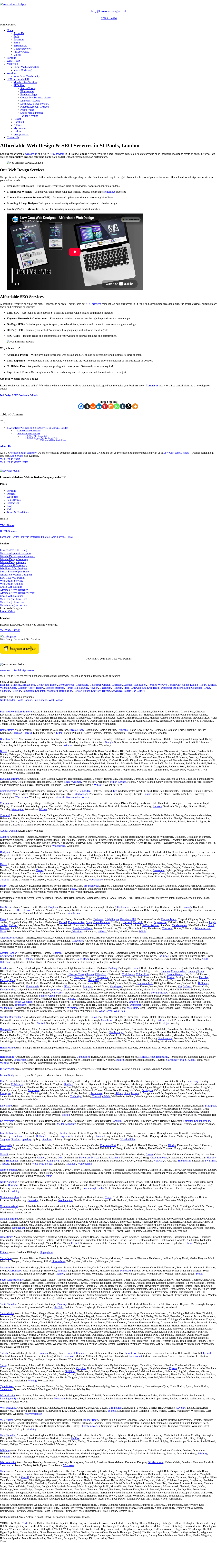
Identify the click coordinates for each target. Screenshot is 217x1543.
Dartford (68, 1084)
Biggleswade (76, 729)
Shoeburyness (179, 925)
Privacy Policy (21, 51)
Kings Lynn (53, 1160)
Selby (101, 1188)
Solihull (112, 1410)
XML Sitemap (7, 525)
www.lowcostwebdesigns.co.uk (17, 670)
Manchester (107, 1020)
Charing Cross (76, 974)
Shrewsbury (58, 1261)
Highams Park (145, 983)
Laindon (127, 684)
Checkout (19, 121)
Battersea (56, 952)
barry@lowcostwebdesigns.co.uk (109, 11)
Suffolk (4, 1353)
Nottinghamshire (9, 1218)
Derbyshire (6, 852)
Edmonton (28, 690)
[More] (135, 406)
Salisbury (202, 1453)
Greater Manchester (10, 1017)
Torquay (4, 879)
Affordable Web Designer (14, 589)
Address (18, 125)
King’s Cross (185, 986)
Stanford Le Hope (82, 928)
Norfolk (4, 1154)
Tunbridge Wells (101, 1096)
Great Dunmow (101, 922)
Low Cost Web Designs (176, 452)
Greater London (8, 952)
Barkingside (65, 690)
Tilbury (203, 684)
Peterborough (81, 794)
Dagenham (105, 687)
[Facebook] (81, 406)
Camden (165, 971)
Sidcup (119, 1093)
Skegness (5, 1139)
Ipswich (207, 1353)
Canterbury (192, 1081)
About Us (19, 33)
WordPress (12, 73)
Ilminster (62, 1270)
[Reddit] (93, 406)
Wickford (77, 931)
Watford (4, 1062)
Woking (32, 1380)
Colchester (95, 684)
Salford (41, 1023)
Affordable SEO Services (28, 433)
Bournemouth (91, 885)
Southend (5, 690)
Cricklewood (7, 955)
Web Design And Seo (11, 583)
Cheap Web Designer (11, 595)
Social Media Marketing (26, 67)
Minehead (125, 1270)
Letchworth (20, 1059)
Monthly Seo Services (25, 82)
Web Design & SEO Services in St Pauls (18, 395)
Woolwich (119, 1010)
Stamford (47, 1139)
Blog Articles (27, 91)
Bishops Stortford (54, 687)
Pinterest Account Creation (34, 106)
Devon (3, 864)
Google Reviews (23, 48)
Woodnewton (73, 797)
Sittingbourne (131, 1093)
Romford (178, 687)
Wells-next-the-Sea (42, 1163)
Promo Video (27, 109)
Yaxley (85, 797)
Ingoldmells (67, 1136)
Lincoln (99, 1136)
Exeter (39, 870)
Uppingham (46, 1252)
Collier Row (142, 974)
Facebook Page (28, 94)
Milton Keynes (118, 781)
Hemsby (211, 1157)
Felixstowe (130, 1353)
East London (40, 700)
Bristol (3, 751)
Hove (20, 910)
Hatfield (142, 1056)
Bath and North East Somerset (16, 711)
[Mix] (111, 406)
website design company (23, 452)
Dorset (3, 885)
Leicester (188, 1120)
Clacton (106, 684)
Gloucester (77, 940)
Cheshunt (117, 684)
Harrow (77, 690)
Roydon (94, 687)
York (24, 1523)
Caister (149, 1154)
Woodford (52, 690)
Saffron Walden (150, 925)
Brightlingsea (112, 919)
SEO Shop (19, 85)
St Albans (190, 1059)
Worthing (31, 1429)
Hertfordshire (7, 1056)
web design (31, 153)
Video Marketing (23, 70)
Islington (87, 986)
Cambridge (84, 790)
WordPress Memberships (27, 76)
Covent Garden (175, 974)
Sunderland (6, 1389)
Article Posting (28, 88)
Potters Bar (129, 690)
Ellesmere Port (108, 1145)
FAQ (16, 36)
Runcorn (157, 806)
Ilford (127, 687)
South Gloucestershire (12, 1279)
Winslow (98, 784)
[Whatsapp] (117, 406)
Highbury (28, 959)
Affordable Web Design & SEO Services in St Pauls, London (38, 427)
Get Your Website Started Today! (46, 438)
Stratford (133, 1001)
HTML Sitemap (8, 531)
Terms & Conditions (17, 512)
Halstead (127, 922)
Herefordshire (7, 1047)
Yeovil (199, 1273)
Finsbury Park (7, 980)
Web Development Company (15, 553)
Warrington (18, 809)
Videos (17, 54)
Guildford (70, 1371)
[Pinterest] (105, 406)
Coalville (118, 1120)
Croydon (81, 1368)
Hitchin (106, 690)
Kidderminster (155, 1462)
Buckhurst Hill (128, 919)
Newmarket (135, 1356)
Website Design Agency (13, 562)
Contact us (152, 385)
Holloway (203, 983)
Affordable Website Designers (16, 574)
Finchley (203, 977)
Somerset (5, 1267)
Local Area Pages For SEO (35, 103)
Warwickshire (7, 1395)
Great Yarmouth (158, 1157)
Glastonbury (14, 1270)
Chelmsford (82, 684)
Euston (170, 977)
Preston (66, 1114)
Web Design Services (11, 580)
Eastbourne (123, 907)
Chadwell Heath (151, 687)
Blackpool (210, 1105)
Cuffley (141, 690)
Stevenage (116, 690)
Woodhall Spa (127, 1139)
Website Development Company (17, 556)
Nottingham (18, 1227)
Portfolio (11, 57)
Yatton (48, 1175)
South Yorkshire (8, 1304)
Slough (109, 742)
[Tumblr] (123, 406)
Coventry (181, 1407)
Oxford (75, 1243)
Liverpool (5, 1148)
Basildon (4, 684)
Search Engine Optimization (15, 571)
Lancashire (6, 1105)
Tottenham (20, 1004)
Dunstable (123, 729)
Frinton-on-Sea (76, 922)
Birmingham (115, 1407)
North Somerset (8, 1169)
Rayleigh (16, 690)
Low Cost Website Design (14, 550)
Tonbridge (75, 1096)
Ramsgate (5, 1093)
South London (24, 700)
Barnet (53, 684)
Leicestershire (7, 1120)
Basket (17, 118)
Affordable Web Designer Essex (17, 592)
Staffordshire (7, 1313)
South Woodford (24, 1001)
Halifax (75, 1438)
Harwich (138, 922)
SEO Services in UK (18, 79)
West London (56, 700)
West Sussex (6, 1419)
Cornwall (5, 815)
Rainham (117, 687)
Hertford (152, 684)
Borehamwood (66, 684)
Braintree (98, 919)
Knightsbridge (7, 989)
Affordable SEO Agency (13, 565)
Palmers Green (47, 995)
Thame (189, 1243)
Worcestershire (8, 1462)
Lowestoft (68, 1356)
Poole (73, 888)
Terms (17, 42)
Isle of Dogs (82, 959)
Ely (115, 790)
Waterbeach (21, 797)
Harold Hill (72, 687)
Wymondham (84, 1163)
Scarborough (89, 1188)
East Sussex (6, 907)
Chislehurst (17, 1084)
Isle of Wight (7, 1068)
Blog (9, 506)
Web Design (13, 60)
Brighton (53, 907)
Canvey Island (168, 919)
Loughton (40, 690)
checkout (110, 191)
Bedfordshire (7, 729)
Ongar (185, 684)
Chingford (100, 974)
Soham (147, 794)
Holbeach (41, 1136)
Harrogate (13, 1185)
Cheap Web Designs (11, 586)
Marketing (12, 63)
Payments (19, 39)
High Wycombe (72, 781)
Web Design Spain (10, 458)
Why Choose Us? (40, 436)
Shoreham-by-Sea (90, 1426)
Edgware (96, 690)
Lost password (21, 134)
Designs (11, 493)
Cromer (41, 1157)
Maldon (13, 925)
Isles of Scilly (7, 1075)
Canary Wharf (178, 971)
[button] (8, 24)
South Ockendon (193, 687)
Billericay (16, 684)
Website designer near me (13, 605)
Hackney (162, 955)
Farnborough (116, 1032)
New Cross (58, 992)
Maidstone (33, 1090)
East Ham (79, 977)
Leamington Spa (9, 1398)
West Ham (132, 1007)
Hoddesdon (140, 684)
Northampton (65, 1200)
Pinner (86, 690)
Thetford (4, 1163)
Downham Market (89, 1157)
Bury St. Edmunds (76, 1353)
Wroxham (71, 1163)
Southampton (165, 1038)
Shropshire (6, 1258)
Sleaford (15, 1139)
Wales (3, 1471)
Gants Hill (93, 980)
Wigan (165, 1023)
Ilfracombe (158, 870)
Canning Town (196, 971)
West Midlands (8, 1407)
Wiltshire (4, 1450)
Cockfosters (128, 974)
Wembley (72, 1007)
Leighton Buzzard (22, 732)
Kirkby (172, 1145)
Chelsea (89, 974)
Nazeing (83, 687)
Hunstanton (12, 1160)
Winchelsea (73, 913)
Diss (60, 1157)
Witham (102, 931)
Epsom (173, 1368)
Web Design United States (14, 461)
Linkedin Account (30, 100)
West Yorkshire (8, 1435)
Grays (207, 687)
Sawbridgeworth (175, 1059)
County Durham (8, 830)
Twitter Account (29, 115)
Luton (59, 732)
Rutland (4, 1252)
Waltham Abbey (26, 687)
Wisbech (60, 797)
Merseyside (6, 1145)
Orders (17, 131)
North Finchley (159, 992)
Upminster (166, 687)
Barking (112, 968)
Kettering (33, 1200)
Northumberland (9, 1206)
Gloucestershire (8, 937)
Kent (2, 1081)
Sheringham (184, 1160)
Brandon (43, 1353)
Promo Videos (7, 611)
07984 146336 (109, 18)
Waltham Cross (8, 687)
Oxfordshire (6, 1236)
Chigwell (136, 687)
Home (10, 30)
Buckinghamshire (9, 778)
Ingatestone (160, 922)
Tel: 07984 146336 (10, 630)
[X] (87, 406)
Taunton (59, 1273)
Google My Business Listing (35, 97)
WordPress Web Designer (13, 568)
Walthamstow (7, 1007)
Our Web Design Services (29, 430)
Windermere (58, 845)
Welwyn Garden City (169, 684)
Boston (63, 1133)
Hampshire (6, 1029)
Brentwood (43, 684)
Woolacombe (95, 879)
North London (7, 700)
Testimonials (20, 45)
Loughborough (202, 1120)
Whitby (15, 1191)
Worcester (68, 1465)
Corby (108, 1197)
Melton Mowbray (66, 1123)
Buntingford (83, 1056)
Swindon (5, 1456)
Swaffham (210, 1160)
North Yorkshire (8, 1182)
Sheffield (58, 1307)
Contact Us (13, 137)
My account (20, 128)
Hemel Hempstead (158, 1056)
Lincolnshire (6, 1133)
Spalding (26, 1139)
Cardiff (25, 1477)
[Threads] (129, 406)
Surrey (3, 1365)
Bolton (93, 1017)
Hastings (187, 907)
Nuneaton (59, 1398)
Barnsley (62, 1304)
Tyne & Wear (7, 1386)
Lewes (27, 910)
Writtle (142, 931)
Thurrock (167, 928)
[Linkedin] (99, 406)
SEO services (57, 153)
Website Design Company (14, 559)
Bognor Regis (90, 1419)
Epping (194, 684)
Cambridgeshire (8, 790)
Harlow (40, 687)
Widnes (43, 809)
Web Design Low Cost (12, 602)
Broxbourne (28, 684)
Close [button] (3, 1541)
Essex (3, 919)
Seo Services (14, 499)
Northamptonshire (9, 1197)
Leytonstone (54, 989)
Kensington (116, 986)
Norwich (158, 1160)
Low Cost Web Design (12, 577)
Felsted (63, 922)
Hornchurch (32, 986)
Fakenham (114, 1157)
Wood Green (105, 1010)
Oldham (161, 1020)
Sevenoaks (96, 1093)
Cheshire (4, 803)
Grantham (17, 1136)
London (4, 968)
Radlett (120, 1059)
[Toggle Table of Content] (2, 422)
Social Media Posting (31, 112)
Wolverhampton (33, 1413)
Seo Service (16, 455)
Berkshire (5, 739)
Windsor (68, 745)
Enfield (212, 684)
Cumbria (4, 836)
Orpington (147, 1090)
